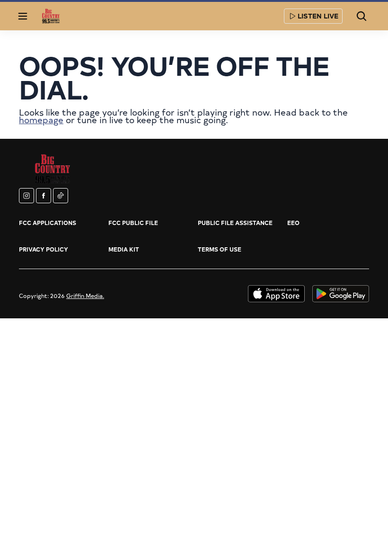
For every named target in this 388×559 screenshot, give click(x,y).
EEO (293, 222)
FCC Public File (133, 222)
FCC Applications (47, 222)
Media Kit (123, 249)
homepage (41, 120)
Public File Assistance (235, 222)
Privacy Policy (43, 249)
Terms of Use (219, 249)
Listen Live (318, 15)
